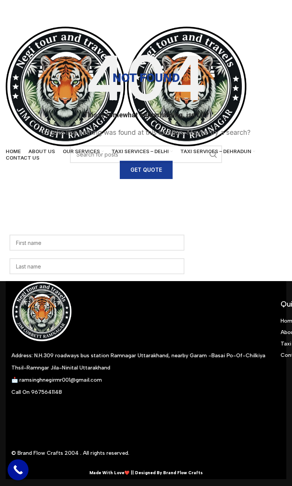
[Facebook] (43, 415)
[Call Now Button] (18, 469)
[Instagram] (20, 415)
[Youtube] (66, 415)
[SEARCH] (213, 154)
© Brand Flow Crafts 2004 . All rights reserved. (70, 453)
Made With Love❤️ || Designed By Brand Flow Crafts (146, 472)
